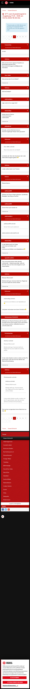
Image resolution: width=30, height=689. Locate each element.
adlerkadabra (8, 99)
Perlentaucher (9, 333)
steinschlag (8, 110)
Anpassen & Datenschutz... (10, 685)
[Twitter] (6, 509)
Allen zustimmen (14, 677)
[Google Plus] (9, 509)
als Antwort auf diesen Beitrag (12, 47)
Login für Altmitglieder (15, 503)
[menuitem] (15, 438)
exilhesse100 (8, 190)
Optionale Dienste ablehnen (15, 682)
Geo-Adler (8, 75)
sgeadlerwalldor (9, 257)
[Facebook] (3, 509)
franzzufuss (8, 45)
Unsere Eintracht (12, 10)
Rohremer (7, 139)
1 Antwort (4, 83)
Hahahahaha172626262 (11, 317)
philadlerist (8, 126)
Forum (11, 2)
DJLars (7, 176)
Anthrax (7, 59)
